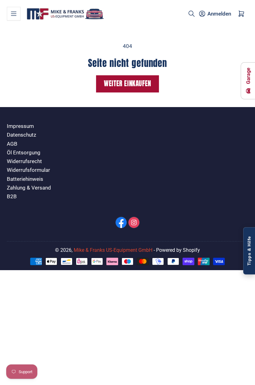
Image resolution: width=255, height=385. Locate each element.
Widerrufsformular (28, 170)
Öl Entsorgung (23, 153)
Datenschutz (21, 135)
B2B (12, 197)
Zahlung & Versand (29, 188)
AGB (12, 144)
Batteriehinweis (25, 179)
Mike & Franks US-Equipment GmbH (113, 250)
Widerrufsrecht (24, 161)
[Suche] (191, 14)
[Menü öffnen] (14, 14)
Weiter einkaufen (127, 83)
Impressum (20, 126)
